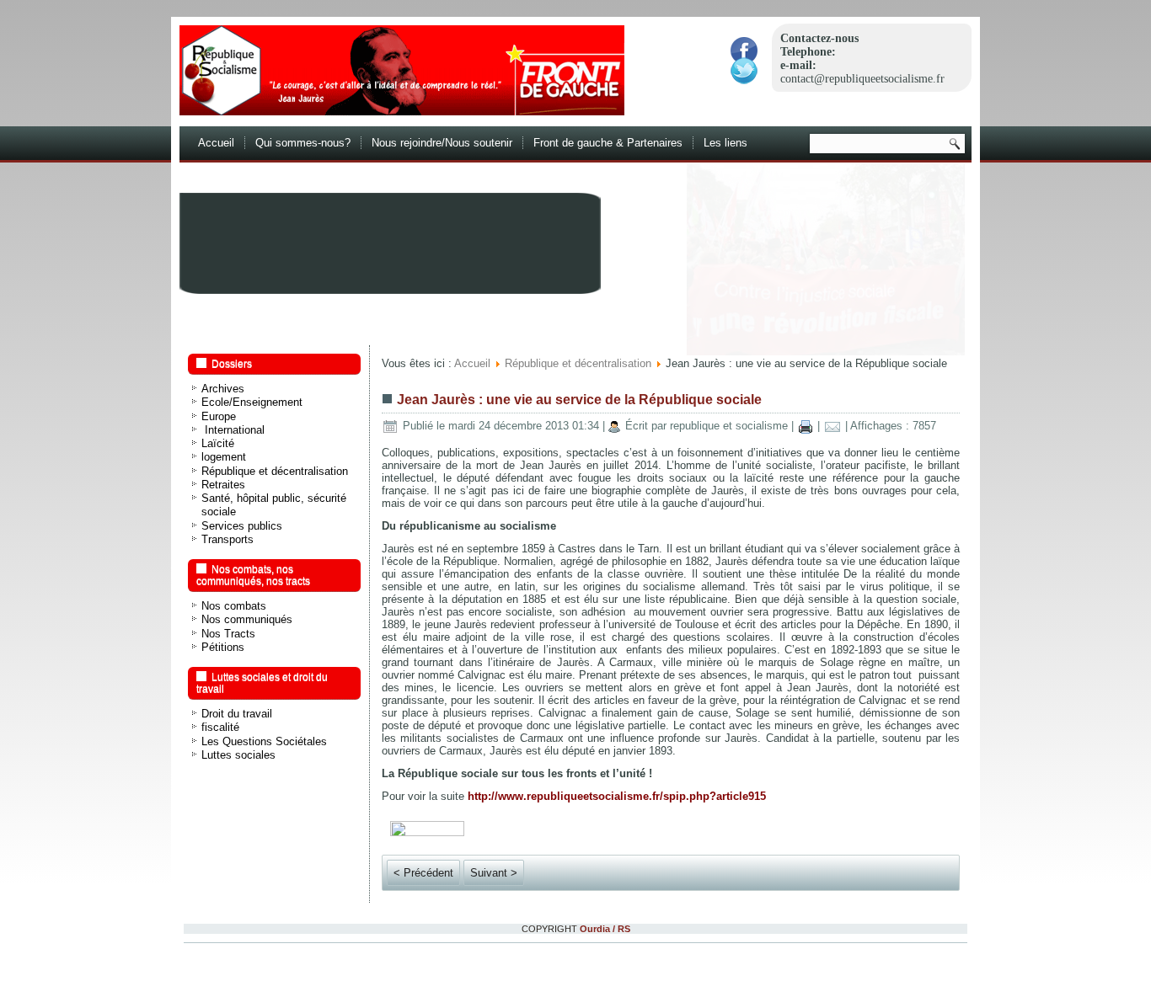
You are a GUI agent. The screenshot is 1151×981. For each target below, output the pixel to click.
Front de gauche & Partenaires (608, 142)
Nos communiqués (246, 619)
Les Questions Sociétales (264, 741)
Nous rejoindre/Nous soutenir (442, 142)
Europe (218, 416)
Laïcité (217, 443)
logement (223, 457)
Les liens (725, 142)
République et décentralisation (274, 471)
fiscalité (220, 727)
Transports (227, 539)
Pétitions (222, 647)
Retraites (223, 484)
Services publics (241, 526)
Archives (222, 388)
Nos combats (233, 606)
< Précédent (423, 872)
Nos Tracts (228, 633)
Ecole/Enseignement (251, 402)
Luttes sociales (238, 755)
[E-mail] (832, 425)
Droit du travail (236, 713)
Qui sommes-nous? (303, 142)
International (233, 430)
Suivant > (493, 872)
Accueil (216, 142)
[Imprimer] (805, 425)
